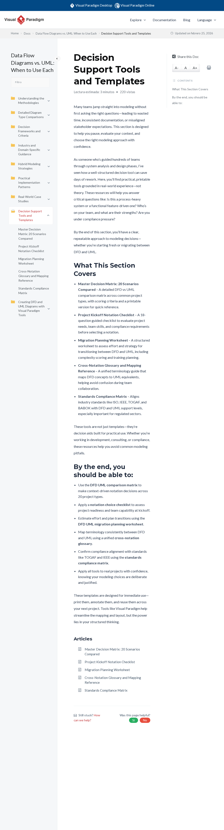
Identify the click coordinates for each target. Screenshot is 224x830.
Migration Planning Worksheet (31, 261)
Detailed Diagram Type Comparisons (31, 115)
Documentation (164, 20)
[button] (144, 20)
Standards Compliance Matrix (33, 290)
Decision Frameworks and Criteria (29, 131)
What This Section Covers (190, 89)
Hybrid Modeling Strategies (29, 166)
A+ (195, 68)
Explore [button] (136, 20)
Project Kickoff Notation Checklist (31, 248)
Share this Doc (188, 56)
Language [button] (204, 20)
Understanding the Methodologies (31, 100)
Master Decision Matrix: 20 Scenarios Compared (32, 233)
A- (176, 68)
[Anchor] (147, 269)
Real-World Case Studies (29, 199)
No (145, 720)
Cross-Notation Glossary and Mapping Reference (33, 275)
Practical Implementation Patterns (29, 182)
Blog (186, 20)
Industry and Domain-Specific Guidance (29, 149)
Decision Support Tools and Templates (30, 215)
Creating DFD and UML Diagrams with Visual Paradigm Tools (31, 308)
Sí (133, 720)
